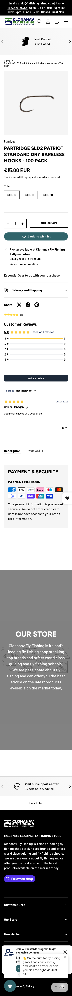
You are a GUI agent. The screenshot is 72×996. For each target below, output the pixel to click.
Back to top (36, 803)
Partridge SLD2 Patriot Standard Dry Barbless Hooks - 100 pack (33, 64)
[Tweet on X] (19, 304)
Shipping (26, 177)
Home (7, 60)
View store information (24, 264)
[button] (56, 21)
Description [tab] (12, 451)
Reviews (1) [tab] (35, 451)
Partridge (10, 141)
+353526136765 (18, 7)
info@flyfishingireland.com (37, 3)
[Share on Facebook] (28, 304)
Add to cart (48, 223)
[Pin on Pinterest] (36, 304)
